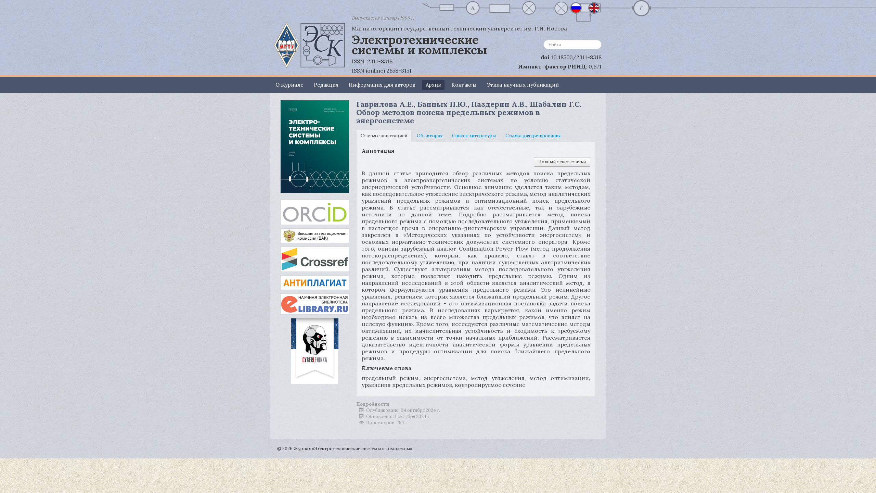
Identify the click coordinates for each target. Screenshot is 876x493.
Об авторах (429, 136)
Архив (433, 84)
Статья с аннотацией (384, 136)
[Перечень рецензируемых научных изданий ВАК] (314, 235)
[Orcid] (314, 212)
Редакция (326, 84)
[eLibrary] (314, 303)
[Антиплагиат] (314, 282)
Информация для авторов (382, 84)
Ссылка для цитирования (533, 136)
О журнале (289, 84)
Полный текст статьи (562, 162)
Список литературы (474, 136)
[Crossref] (314, 259)
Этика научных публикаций (523, 84)
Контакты (464, 84)
